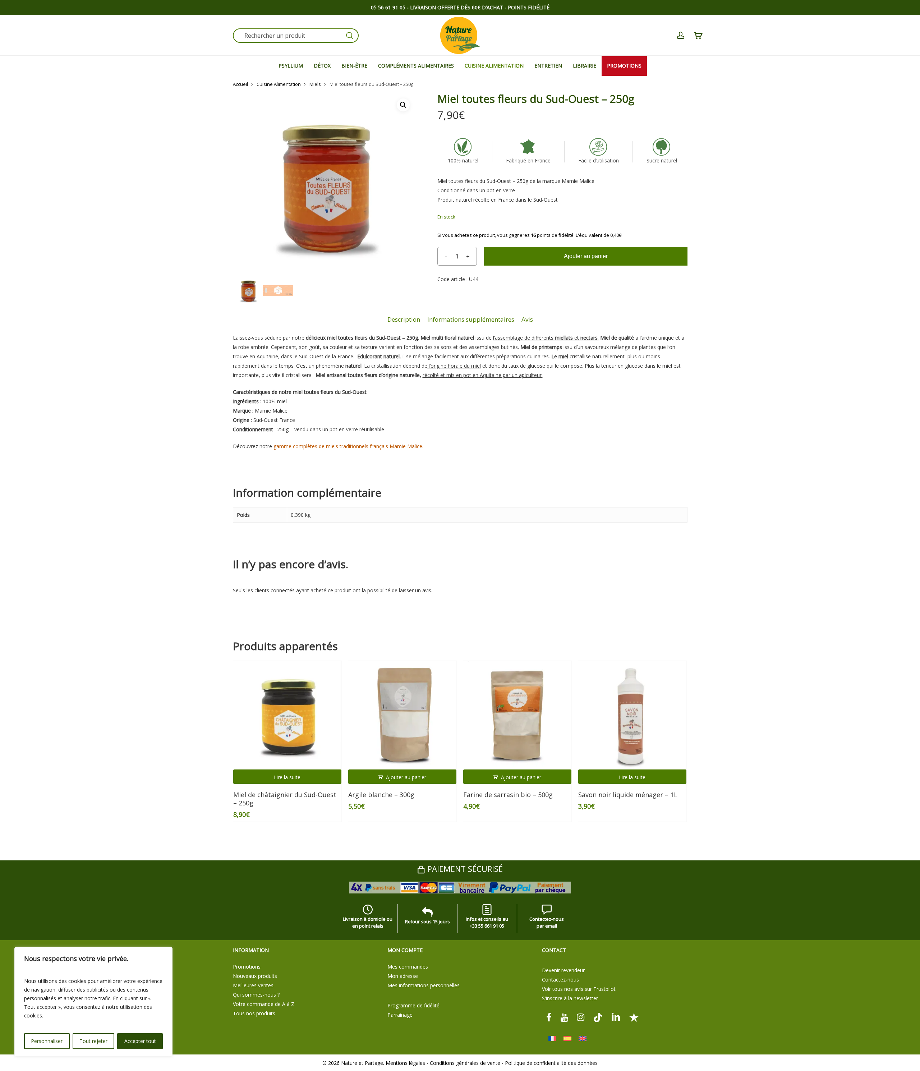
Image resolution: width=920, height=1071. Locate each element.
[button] (403, 104)
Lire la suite (287, 777)
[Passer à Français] (552, 1038)
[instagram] (581, 1016)
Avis (527, 319)
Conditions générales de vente (465, 1062)
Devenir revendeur (563, 970)
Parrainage (400, 1014)
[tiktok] (598, 1016)
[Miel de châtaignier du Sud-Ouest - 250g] (287, 715)
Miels (315, 84)
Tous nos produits (254, 1013)
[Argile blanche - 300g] (402, 715)
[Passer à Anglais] (582, 1038)
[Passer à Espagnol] (567, 1038)
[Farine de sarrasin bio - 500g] (517, 715)
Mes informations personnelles (423, 985)
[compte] (680, 35)
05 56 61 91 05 (388, 7)
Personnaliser (47, 1041)
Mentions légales (405, 1062)
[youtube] (564, 1016)
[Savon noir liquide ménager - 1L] (632, 715)
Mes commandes (407, 966)
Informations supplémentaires (470, 319)
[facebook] (549, 1016)
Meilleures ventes (253, 985)
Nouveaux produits (255, 976)
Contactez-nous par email (546, 922)
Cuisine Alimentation (279, 84)
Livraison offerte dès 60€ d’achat (456, 7)
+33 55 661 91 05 (487, 926)
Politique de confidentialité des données (551, 1062)
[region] (93, 1002)
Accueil (240, 84)
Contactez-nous (560, 979)
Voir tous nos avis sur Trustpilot (579, 988)
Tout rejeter (93, 1041)
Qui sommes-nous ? (256, 994)
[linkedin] (616, 1016)
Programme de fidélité (413, 1005)
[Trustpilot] (634, 1016)
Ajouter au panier (586, 256)
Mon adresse (402, 976)
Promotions (247, 966)
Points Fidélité (528, 7)
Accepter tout (140, 1041)
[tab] (404, 319)
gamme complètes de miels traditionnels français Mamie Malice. (348, 446)
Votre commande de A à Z (263, 1004)
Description (403, 319)
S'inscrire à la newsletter (570, 998)
